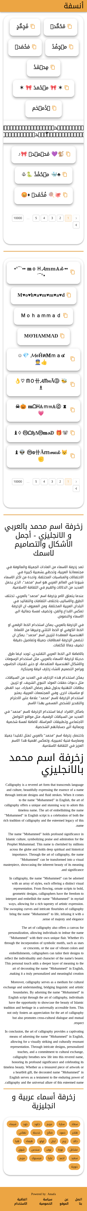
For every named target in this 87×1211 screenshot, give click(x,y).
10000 (18, 218)
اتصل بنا (78, 1201)
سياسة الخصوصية (45, 1201)
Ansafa (52, 1194)
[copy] (69, 26)
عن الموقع (64, 1201)
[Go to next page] (76, 225)
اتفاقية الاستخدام (20, 1201)
